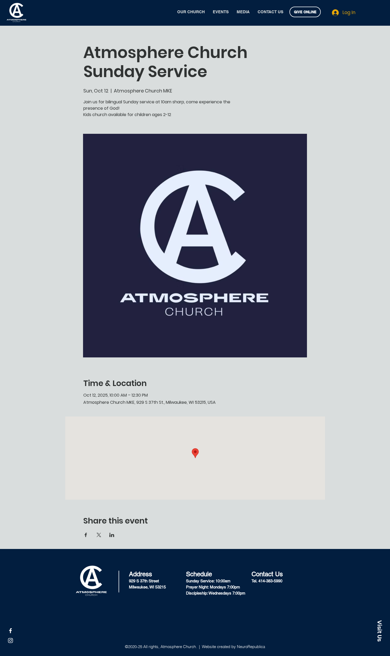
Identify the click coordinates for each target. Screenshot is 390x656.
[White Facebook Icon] (10, 630)
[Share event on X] (98, 535)
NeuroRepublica (251, 646)
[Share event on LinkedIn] (111, 535)
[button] (379, 631)
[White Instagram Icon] (10, 640)
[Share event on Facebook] (85, 535)
